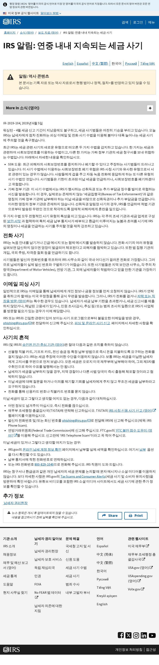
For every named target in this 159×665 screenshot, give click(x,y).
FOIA (37, 584)
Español (82, 63)
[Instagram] (136, 634)
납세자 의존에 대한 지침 (48, 608)
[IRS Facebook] (121, 634)
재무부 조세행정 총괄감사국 (142, 557)
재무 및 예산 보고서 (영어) (15, 565)
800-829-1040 (44, 464)
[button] (138, 22)
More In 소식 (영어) (22, 107)
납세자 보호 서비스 (48, 559)
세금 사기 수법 (76, 567)
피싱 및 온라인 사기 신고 (92, 323)
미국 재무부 (136, 546)
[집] (12, 21)
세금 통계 (10, 576)
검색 (125, 22)
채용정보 (9, 554)
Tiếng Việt (147, 63)
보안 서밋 (14, 221)
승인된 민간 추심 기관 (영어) (43, 344)
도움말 (8, 584)
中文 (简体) (105, 554)
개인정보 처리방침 (128, 650)
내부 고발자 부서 (78, 592)
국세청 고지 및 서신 (78, 548)
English (68, 63)
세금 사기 (73, 576)
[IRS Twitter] (128, 634)
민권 (37, 576)
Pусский (102, 579)
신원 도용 (73, 559)
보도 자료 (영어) (48, 33)
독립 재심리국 (44, 567)
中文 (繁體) (100, 63)
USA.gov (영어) (138, 567)
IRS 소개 (9, 546)
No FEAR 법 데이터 (47, 592)
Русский (131, 63)
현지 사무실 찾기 (15, 592)
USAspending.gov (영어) (140, 578)
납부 (142, 449)
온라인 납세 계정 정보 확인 (42, 449)
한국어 (117, 63)
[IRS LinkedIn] (144, 634)
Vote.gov (134, 589)
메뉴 (151, 22)
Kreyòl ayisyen (107, 596)
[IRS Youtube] (152, 634)
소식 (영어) (27, 33)
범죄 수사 (73, 584)
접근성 (151, 650)
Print (139, 515)
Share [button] (113, 515)
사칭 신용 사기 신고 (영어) (130, 410)
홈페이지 (10, 33)
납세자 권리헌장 (15, 503)
